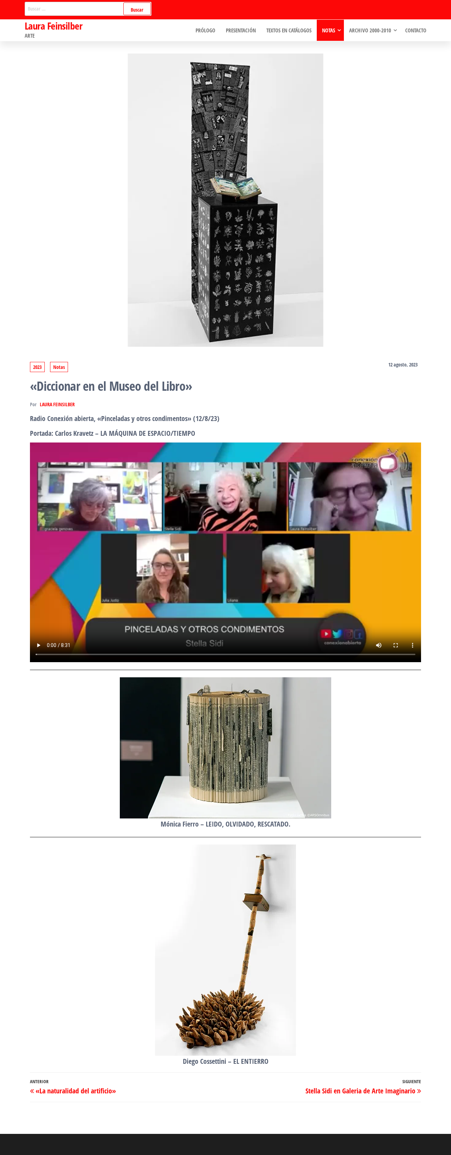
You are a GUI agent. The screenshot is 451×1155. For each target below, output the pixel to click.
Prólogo (205, 30)
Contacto (415, 30)
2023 (37, 367)
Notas (328, 30)
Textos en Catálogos (288, 30)
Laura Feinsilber (53, 25)
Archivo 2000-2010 (370, 30)
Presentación (241, 30)
